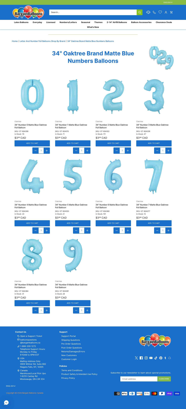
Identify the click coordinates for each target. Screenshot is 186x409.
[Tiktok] (155, 357)
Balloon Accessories (141, 22)
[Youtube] (150, 357)
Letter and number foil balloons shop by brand (42, 41)
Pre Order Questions (71, 343)
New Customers (69, 355)
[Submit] (139, 12)
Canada (24, 370)
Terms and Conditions (71, 370)
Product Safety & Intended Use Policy (79, 374)
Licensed (50, 22)
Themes (98, 22)
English (167, 2)
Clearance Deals (164, 22)
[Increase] (47, 151)
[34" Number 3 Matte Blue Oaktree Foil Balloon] (154, 96)
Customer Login (69, 359)
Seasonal (85, 22)
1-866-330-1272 (28, 346)
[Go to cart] (171, 12)
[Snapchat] (169, 357)
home (15, 41)
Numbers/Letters (68, 22)
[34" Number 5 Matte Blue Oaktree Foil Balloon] (72, 176)
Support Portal (68, 336)
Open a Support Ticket (31, 336)
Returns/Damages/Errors (73, 351)
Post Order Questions (71, 347)
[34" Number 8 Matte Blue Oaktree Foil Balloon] (32, 256)
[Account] (166, 12)
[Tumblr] (165, 357)
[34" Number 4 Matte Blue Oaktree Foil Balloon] (32, 176)
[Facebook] (141, 357)
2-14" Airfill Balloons (117, 22)
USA (22, 358)
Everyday (37, 22)
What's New (93, 27)
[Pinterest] (160, 357)
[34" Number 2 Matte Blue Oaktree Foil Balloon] (113, 96)
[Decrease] (36, 151)
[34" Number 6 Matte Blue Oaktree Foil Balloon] (113, 176)
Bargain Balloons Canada (32, 393)
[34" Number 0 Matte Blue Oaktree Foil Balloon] (32, 96)
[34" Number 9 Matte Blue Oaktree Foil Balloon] (72, 256)
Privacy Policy (68, 378)
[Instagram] (146, 357)
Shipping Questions (70, 340)
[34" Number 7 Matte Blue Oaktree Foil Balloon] (154, 176)
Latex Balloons (21, 22)
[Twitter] (136, 357)
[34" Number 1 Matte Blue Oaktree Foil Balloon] (72, 96)
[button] (6, 402)
